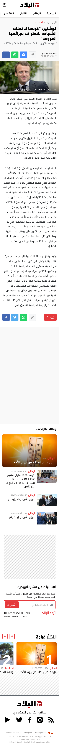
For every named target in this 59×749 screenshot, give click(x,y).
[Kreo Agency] (50, 732)
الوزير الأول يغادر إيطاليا (21, 498)
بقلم (49, 55)
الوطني (37, 13)
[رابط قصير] (32, 54)
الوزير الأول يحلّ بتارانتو (21, 517)
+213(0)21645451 (20, 736)
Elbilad (29, 5)
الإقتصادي (8, 13)
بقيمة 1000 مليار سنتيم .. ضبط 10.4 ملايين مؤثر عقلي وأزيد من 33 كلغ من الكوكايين (20, 481)
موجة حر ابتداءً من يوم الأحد (33, 462)
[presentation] (12, 636)
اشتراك (11, 604)
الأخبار (23, 13)
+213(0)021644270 (43, 736)
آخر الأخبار (9, 667)
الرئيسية (51, 13)
